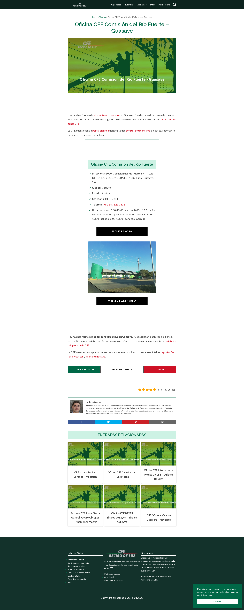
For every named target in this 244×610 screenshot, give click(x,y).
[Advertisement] (127, 102)
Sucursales (141, 5)
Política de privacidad (113, 580)
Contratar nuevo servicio (78, 563)
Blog (70, 582)
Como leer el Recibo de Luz (79, 572)
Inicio (94, 17)
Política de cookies (112, 574)
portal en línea (100, 130)
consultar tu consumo (138, 130)
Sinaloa (102, 17)
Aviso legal (109, 577)
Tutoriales (129, 5)
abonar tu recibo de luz (107, 115)
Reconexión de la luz (76, 566)
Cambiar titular (74, 576)
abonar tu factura (95, 356)
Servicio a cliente (163, 5)
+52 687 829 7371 (114, 204)
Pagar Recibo (115, 5)
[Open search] (174, 4)
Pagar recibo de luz (76, 560)
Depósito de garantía (77, 579)
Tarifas (152, 5)
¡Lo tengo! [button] (217, 601)
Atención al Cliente (76, 569)
